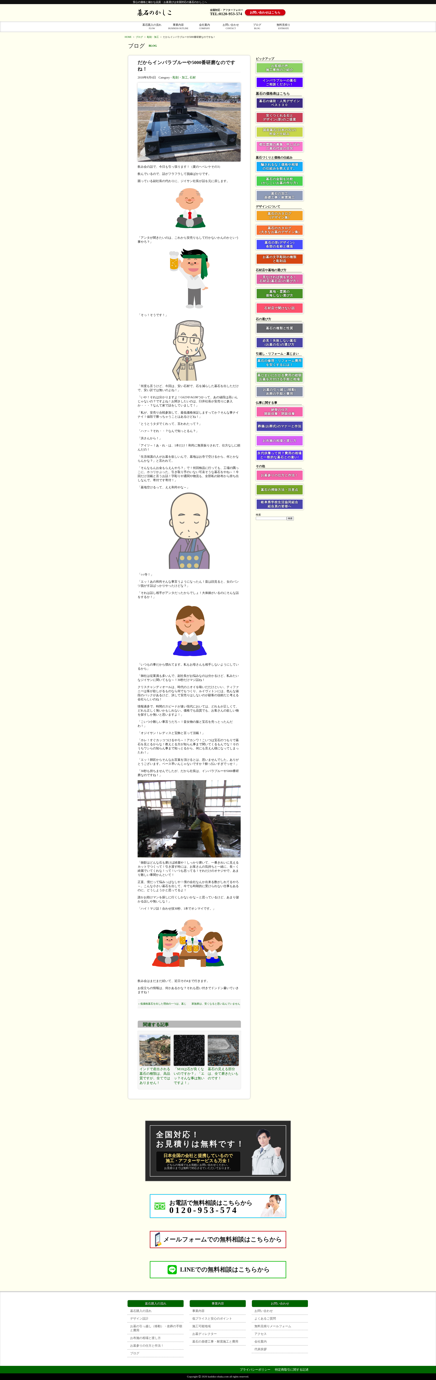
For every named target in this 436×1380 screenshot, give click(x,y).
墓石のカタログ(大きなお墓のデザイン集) (280, 230)
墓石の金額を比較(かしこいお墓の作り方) (279, 181)
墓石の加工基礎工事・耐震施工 (279, 195)
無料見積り (283, 26)
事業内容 (178, 26)
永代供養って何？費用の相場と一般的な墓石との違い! (280, 455)
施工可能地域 (201, 1326)
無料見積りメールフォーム (272, 1326)
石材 (193, 77)
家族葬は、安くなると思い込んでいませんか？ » (216, 1005)
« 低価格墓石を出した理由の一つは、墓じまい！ (162, 1005)
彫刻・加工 (153, 37)
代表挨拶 (260, 1349)
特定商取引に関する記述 (292, 1369)
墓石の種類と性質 (279, 328)
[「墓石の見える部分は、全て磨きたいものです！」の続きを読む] (223, 1050)
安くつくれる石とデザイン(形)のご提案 (279, 117)
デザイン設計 (139, 1318)
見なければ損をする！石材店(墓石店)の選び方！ (280, 279)
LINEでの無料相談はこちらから (225, 1269)
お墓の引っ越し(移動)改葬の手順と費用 (279, 391)
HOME (128, 37)
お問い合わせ (231, 26)
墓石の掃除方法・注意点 (279, 489)
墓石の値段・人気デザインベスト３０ (279, 103)
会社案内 (204, 26)
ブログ (257, 26)
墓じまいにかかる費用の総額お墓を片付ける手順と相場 (280, 377)
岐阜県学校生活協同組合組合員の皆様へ (279, 504)
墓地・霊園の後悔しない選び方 (279, 293)
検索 (258, 514)
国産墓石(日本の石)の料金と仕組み (279, 132)
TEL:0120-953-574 (226, 14)
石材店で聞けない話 (279, 308)
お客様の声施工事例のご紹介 (279, 68)
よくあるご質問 (265, 1318)
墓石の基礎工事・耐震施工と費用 (215, 1341)
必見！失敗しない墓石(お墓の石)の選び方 (280, 342)
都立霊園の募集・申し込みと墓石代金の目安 (279, 146)
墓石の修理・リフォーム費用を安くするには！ (280, 362)
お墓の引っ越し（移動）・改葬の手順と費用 (156, 1328)
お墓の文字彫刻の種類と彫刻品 (280, 259)
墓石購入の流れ (151, 26)
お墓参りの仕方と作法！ (279, 475)
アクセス (260, 1334)
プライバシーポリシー (255, 1369)
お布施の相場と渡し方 (280, 440)
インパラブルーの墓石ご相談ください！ (280, 82)
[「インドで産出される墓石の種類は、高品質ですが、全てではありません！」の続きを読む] (154, 1050)
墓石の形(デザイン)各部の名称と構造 (280, 244)
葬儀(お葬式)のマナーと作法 (279, 426)
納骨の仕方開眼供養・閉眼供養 (279, 411)
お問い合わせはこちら (265, 12)
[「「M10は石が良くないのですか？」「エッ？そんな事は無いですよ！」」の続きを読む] (189, 1050)
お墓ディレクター (204, 1334)
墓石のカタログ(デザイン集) (280, 215)
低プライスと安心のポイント (212, 1318)
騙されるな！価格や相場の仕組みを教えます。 (279, 166)
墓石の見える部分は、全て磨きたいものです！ (223, 1073)
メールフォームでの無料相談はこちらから (222, 1239)
